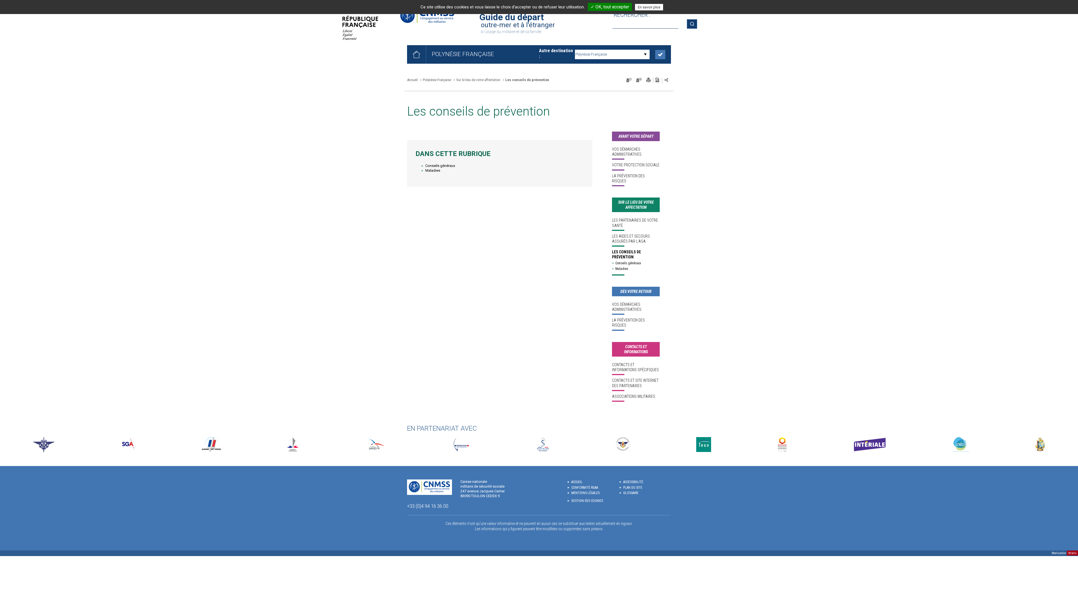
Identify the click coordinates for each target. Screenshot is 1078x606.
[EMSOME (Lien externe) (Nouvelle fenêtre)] (1040, 444)
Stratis (1072, 553)
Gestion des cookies (587, 501)
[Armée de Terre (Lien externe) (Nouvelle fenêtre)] (211, 444)
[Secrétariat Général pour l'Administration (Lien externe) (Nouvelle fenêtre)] (127, 444)
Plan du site (632, 488)
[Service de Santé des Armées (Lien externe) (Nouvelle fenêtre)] (543, 444)
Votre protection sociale (635, 165)
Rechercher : (632, 14)
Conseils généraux (440, 166)
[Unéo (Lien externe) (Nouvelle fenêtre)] (961, 444)
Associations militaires (633, 396)
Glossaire (630, 493)
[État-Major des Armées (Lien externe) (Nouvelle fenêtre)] (43, 444)
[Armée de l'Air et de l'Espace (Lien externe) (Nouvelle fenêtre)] (376, 444)
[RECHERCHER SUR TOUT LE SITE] (694, 24)
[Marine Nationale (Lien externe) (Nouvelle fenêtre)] (293, 444)
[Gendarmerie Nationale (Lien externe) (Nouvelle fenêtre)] (461, 444)
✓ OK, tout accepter (610, 7)
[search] (645, 24)
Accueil (412, 80)
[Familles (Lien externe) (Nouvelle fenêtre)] (623, 444)
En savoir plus (649, 7)
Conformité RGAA (584, 488)
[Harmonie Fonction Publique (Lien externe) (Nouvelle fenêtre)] (782, 444)
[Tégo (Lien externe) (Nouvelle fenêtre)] (703, 444)
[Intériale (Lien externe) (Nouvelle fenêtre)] (869, 444)
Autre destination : (556, 53)
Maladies (432, 170)
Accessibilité (633, 482)
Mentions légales (585, 493)
